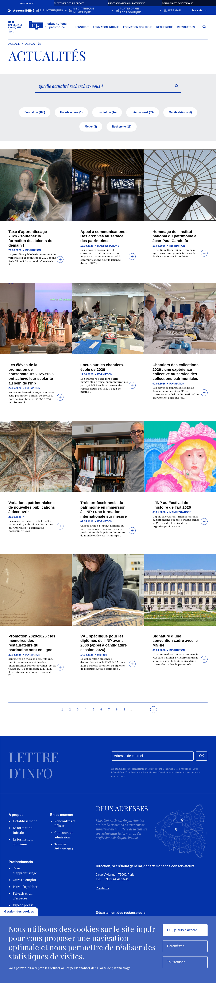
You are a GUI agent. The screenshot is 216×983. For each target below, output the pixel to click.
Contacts (102, 888)
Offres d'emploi (24, 880)
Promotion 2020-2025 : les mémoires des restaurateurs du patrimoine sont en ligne (31, 643)
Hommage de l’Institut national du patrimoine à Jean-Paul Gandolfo (174, 236)
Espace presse (23, 905)
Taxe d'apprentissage (25, 870)
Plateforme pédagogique (130, 10)
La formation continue (23, 841)
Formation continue (137, 27)
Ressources (186, 27)
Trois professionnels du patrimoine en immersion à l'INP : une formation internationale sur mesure (103, 510)
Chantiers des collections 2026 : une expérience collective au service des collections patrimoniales (175, 372)
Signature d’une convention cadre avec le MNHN (175, 640)
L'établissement (25, 821)
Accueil (14, 43)
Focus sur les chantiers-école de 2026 (102, 367)
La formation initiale (23, 830)
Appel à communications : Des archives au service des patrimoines (104, 236)
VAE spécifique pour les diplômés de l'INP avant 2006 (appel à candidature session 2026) (103, 643)
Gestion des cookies (19, 911)
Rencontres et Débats (65, 823)
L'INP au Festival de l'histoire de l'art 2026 (172, 505)
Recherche (164, 27)
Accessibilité (23, 10)
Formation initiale (106, 27)
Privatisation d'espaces (22, 895)
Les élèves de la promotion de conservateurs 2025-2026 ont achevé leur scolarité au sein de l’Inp (31, 374)
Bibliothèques (51, 10)
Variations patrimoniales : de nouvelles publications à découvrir (31, 507)
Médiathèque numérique (83, 10)
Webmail (175, 10)
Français (197, 10)
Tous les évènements (63, 846)
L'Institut (82, 27)
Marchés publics (25, 887)
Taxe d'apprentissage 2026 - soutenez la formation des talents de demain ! (30, 238)
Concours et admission (63, 835)
